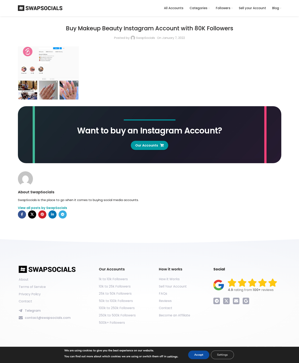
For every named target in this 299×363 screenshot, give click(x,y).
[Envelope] (236, 301)
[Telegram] (216, 301)
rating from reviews (251, 290)
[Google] (246, 301)
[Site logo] (40, 8)
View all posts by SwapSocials (42, 208)
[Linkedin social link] (52, 214)
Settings (222, 355)
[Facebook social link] (22, 214)
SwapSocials (145, 38)
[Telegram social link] (63, 214)
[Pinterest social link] (42, 214)
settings (172, 357)
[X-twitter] (226, 301)
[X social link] (32, 214)
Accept (198, 355)
